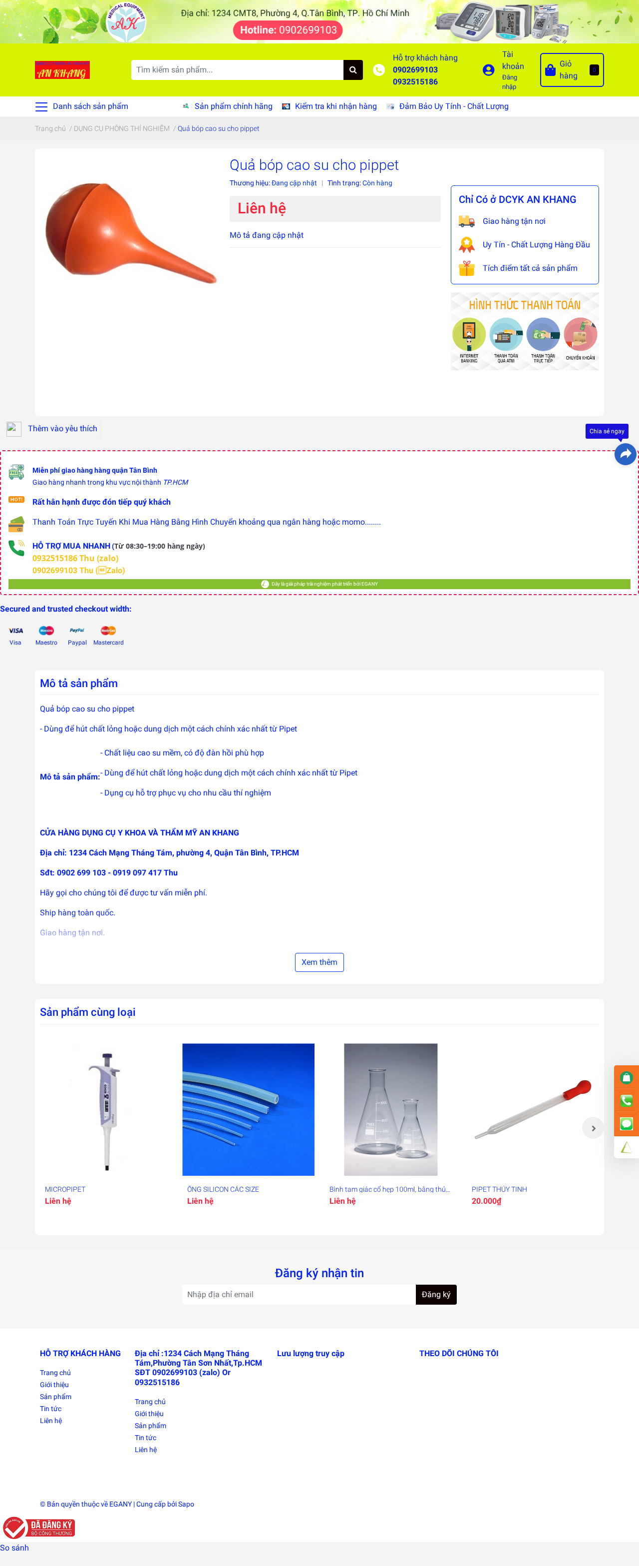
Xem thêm (319, 962)
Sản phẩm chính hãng (234, 106)
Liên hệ (51, 1421)
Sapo (186, 1504)
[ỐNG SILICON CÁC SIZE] (248, 1109)
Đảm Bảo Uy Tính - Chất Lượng (454, 106)
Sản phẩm (55, 1397)
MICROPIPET (65, 1189)
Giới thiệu (54, 1385)
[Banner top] (319, 21)
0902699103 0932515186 (415, 75)
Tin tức (50, 1409)
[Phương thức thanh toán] (525, 330)
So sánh (14, 1548)
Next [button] (593, 1128)
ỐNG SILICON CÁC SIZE (223, 1189)
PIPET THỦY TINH (499, 1189)
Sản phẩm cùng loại (88, 1011)
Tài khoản (513, 60)
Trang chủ (55, 1373)
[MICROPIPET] (106, 1109)
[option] (106, 1127)
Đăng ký (436, 1294)
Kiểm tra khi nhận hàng (336, 106)
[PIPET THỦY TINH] (533, 1109)
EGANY (120, 1504)
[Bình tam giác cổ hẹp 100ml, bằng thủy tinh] (390, 1109)
